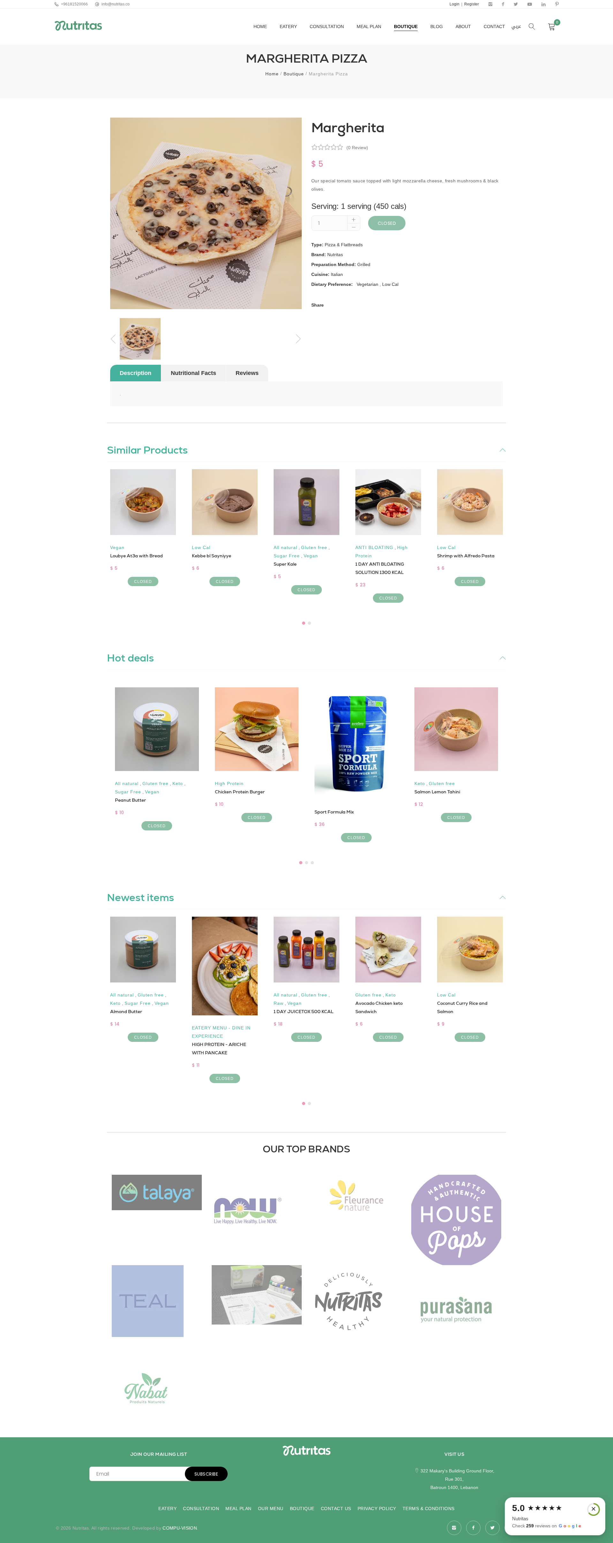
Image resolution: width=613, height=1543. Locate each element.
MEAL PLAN (369, 26)
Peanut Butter (130, 800)
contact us (336, 1508)
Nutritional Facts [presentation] (193, 373)
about (463, 26)
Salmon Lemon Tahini (437, 792)
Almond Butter (126, 1011)
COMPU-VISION (180, 1528)
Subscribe (206, 1474)
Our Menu (271, 1508)
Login (454, 4)
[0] (552, 26)
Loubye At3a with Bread (136, 556)
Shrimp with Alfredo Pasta (466, 556)
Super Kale (285, 564)
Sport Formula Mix (334, 812)
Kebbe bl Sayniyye (211, 556)
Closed (387, 223)
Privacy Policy (377, 1508)
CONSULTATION (327, 26)
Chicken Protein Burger (240, 792)
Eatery (288, 26)
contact (494, 26)
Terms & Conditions (429, 1508)
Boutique (406, 26)
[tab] (135, 373)
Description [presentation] (135, 373)
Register (471, 4)
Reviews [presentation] (247, 373)
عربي (516, 26)
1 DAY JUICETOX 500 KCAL (303, 1011)
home (260, 26)
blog (436, 26)
